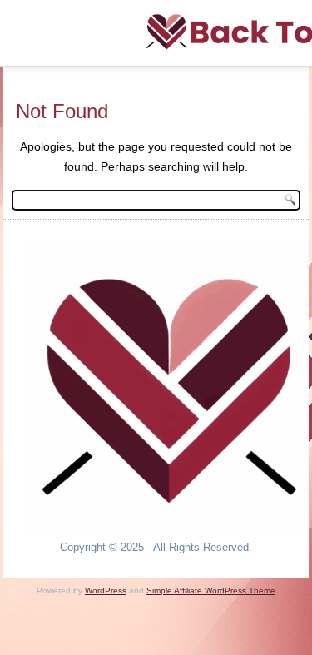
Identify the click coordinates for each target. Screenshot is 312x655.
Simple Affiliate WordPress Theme (210, 590)
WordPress (105, 590)
